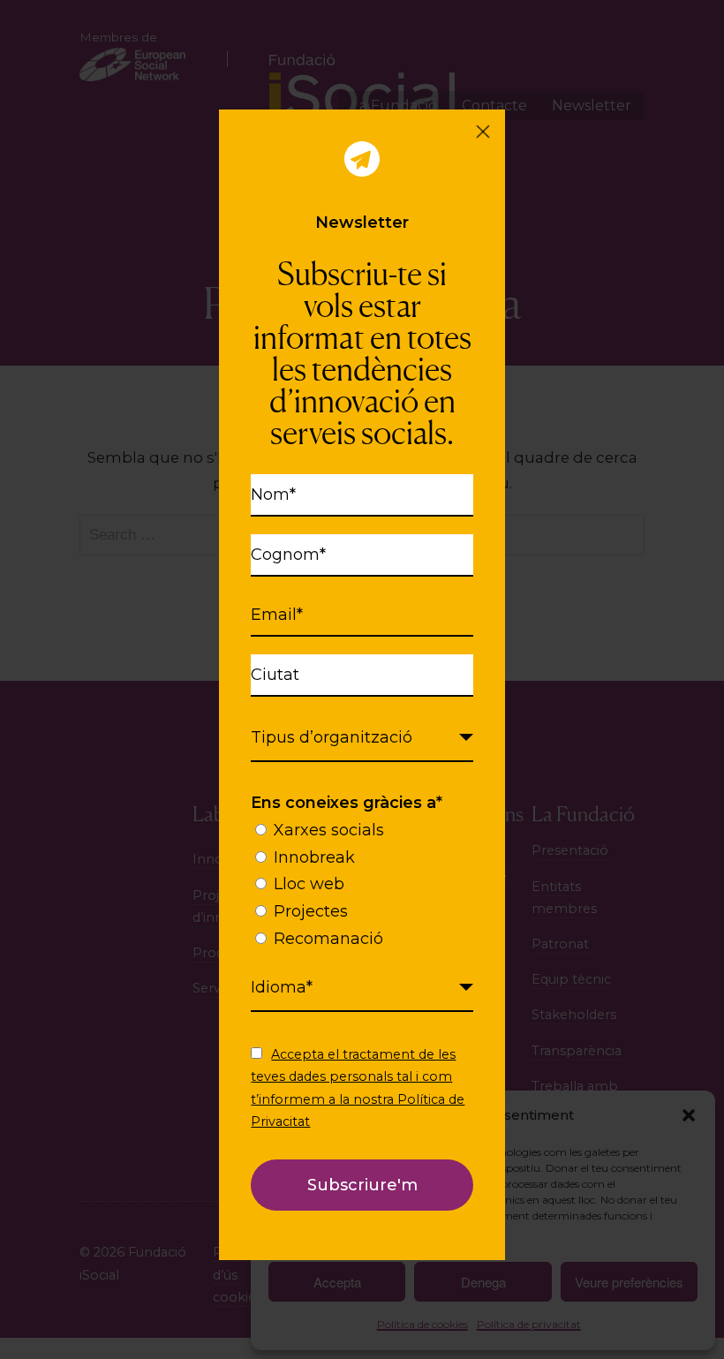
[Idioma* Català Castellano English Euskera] (361, 988)
